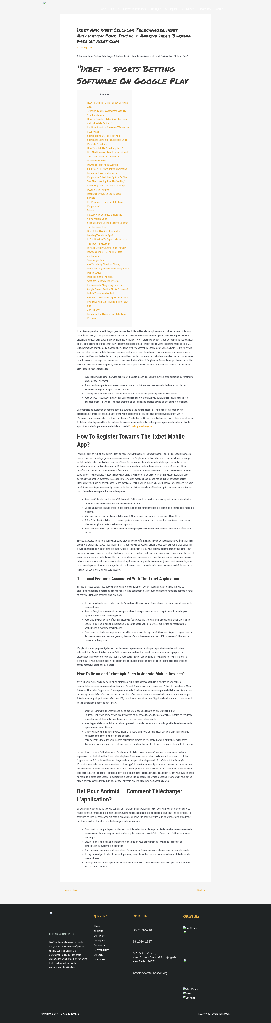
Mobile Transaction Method (100, 293)
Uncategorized (86, 47)
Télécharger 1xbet (96, 260)
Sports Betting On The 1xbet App (103, 135)
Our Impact (171, 9)
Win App (91, 210)
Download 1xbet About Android (102, 164)
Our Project (156, 9)
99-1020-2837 (142, 941)
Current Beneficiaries (134, 9)
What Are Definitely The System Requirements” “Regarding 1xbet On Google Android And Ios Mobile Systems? (107, 285)
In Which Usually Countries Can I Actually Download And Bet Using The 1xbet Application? (106, 252)
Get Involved (187, 9)
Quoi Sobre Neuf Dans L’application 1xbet (107, 297)
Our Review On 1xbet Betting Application (107, 168)
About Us (114, 9)
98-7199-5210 (142, 930)
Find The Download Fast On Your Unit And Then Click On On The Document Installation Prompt (107, 156)
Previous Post (69, 890)
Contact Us (220, 9)
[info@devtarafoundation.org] (134, 968)
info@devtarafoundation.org (150, 973)
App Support (93, 310)
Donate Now (204, 9)
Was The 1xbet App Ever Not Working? (106, 181)
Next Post (203, 890)
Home (103, 9)
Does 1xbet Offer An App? (100, 276)
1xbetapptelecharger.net (141, 426)
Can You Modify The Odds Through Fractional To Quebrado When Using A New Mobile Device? (108, 268)
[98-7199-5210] (134, 925)
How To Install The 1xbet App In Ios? (105, 148)
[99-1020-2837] (134, 937)
